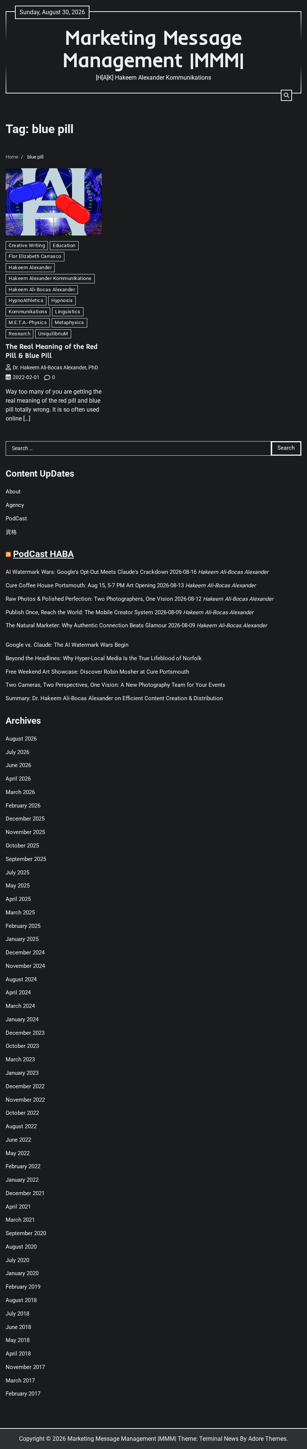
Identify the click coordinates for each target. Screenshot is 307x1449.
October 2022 (22, 1113)
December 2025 (25, 819)
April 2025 (18, 899)
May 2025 (18, 886)
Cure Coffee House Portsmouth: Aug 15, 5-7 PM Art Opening (80, 585)
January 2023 (22, 1073)
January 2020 (22, 1273)
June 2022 (18, 1140)
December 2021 (25, 1193)
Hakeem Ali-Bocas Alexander (42, 289)
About (13, 492)
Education (64, 245)
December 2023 (25, 1033)
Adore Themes (267, 1438)
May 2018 (18, 1340)
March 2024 (20, 1006)
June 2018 (18, 1327)
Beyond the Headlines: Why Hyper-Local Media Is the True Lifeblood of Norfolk (104, 658)
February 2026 (23, 806)
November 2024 (25, 966)
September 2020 (26, 1233)
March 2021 (20, 1220)
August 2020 (21, 1247)
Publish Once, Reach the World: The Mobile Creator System (79, 612)
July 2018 (17, 1314)
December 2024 (25, 953)
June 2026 (18, 765)
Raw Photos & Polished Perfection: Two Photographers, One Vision (89, 599)
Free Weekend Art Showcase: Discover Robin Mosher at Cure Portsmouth (97, 672)
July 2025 (17, 873)
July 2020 (17, 1260)
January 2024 (22, 1019)
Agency (15, 505)
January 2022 (22, 1180)
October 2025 (22, 846)
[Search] (286, 95)
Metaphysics (69, 322)
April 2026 (18, 779)
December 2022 (25, 1086)
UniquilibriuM (53, 333)
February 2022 (23, 1166)
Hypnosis (62, 300)
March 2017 (20, 1381)
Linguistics (67, 311)
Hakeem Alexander (30, 267)
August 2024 (21, 979)
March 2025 (20, 913)
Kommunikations (28, 311)
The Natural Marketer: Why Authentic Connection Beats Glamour (86, 625)
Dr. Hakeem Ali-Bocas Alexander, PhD (55, 367)
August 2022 (21, 1126)
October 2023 (22, 1046)
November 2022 (25, 1100)
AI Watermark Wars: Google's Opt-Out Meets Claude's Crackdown (87, 572)
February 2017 (23, 1394)
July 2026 (17, 752)
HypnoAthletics (26, 300)
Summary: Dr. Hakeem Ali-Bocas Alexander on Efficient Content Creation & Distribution (114, 698)
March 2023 (20, 1059)
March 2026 (20, 792)
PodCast (16, 519)
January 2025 (22, 939)
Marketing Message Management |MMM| (153, 48)
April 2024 (18, 993)
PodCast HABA (43, 554)
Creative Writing (27, 245)
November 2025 (25, 832)
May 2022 (18, 1153)
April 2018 (18, 1354)
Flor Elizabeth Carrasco (35, 256)
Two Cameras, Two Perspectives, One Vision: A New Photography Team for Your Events (115, 685)
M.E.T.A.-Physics (28, 322)
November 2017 (25, 1367)
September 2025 (26, 859)
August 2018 (21, 1300)
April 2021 (18, 1207)
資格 (11, 532)
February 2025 (23, 926)
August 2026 (21, 739)
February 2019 (23, 1287)
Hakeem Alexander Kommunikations (50, 278)
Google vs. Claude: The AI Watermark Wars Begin (67, 645)
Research (19, 333)
